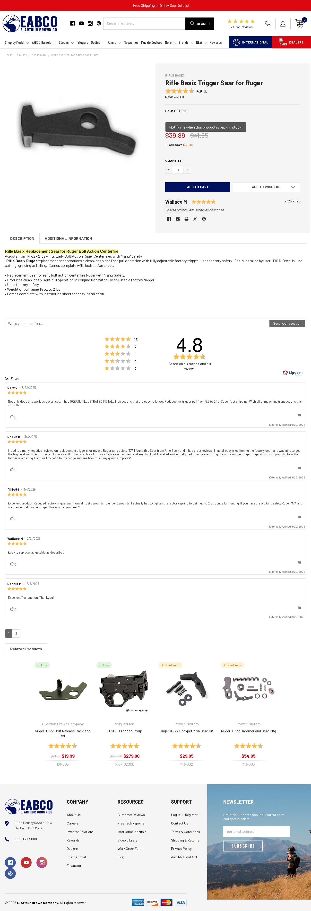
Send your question (287, 323)
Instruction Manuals (132, 832)
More (168, 42)
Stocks (64, 42)
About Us (74, 815)
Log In (175, 815)
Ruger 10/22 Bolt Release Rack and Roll (62, 733)
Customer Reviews (131, 815)
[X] (195, 219)
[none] (78, 131)
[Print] (186, 219)
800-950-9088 (26, 839)
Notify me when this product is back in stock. (205, 127)
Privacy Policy (181, 848)
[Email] (177, 219)
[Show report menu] (299, 416)
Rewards (216, 42)
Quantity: (173, 161)
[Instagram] (90, 23)
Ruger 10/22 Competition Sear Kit (187, 731)
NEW (199, 42)
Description (22, 238)
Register (191, 815)
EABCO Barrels (41, 42)
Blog (121, 857)
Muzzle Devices (151, 42)
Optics (95, 42)
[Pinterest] (98, 23)
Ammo (112, 42)
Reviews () (174, 97)
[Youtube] (81, 23)
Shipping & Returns (185, 840)
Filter (14, 378)
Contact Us (179, 823)
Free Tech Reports (131, 823)
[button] (266, 187)
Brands (184, 42)
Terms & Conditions (185, 832)
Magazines (131, 42)
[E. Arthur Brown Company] (29, 806)
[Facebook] (72, 23)
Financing (74, 865)
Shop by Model (14, 42)
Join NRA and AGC (184, 857)
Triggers (82, 42)
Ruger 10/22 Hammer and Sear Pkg (248, 731)
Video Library (127, 840)
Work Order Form (130, 848)
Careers (72, 823)
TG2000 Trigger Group (124, 731)
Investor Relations (80, 832)
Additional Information (68, 238)
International (255, 42)
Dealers (296, 42)
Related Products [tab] (26, 648)
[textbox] (137, 323)
